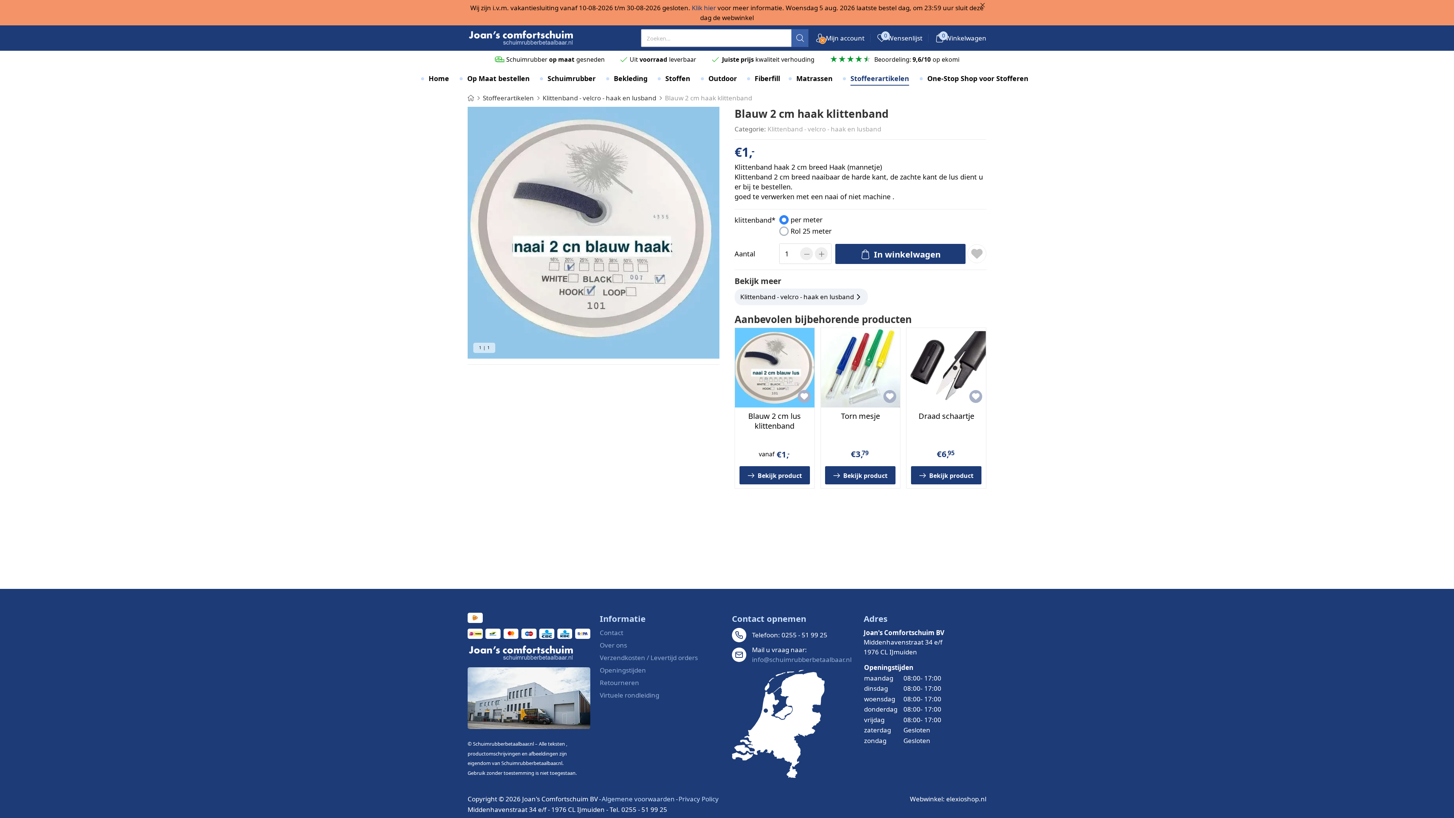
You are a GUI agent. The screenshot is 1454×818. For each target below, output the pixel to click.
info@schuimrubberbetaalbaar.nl (802, 659)
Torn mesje (860, 416)
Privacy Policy (699, 799)
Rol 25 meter (811, 231)
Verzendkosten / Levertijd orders (649, 657)
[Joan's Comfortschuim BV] (521, 38)
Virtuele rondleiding (629, 695)
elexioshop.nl (966, 799)
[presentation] (725, 38)
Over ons (613, 645)
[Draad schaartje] (946, 367)
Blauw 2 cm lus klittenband (774, 421)
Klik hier (704, 7)
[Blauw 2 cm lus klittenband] (774, 367)
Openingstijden (623, 670)
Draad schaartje (946, 416)
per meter (806, 219)
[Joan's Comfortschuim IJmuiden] (778, 724)
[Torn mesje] (860, 367)
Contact (611, 632)
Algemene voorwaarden (638, 799)
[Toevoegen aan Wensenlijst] (977, 253)
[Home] (471, 98)
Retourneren (619, 682)
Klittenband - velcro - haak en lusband (824, 129)
